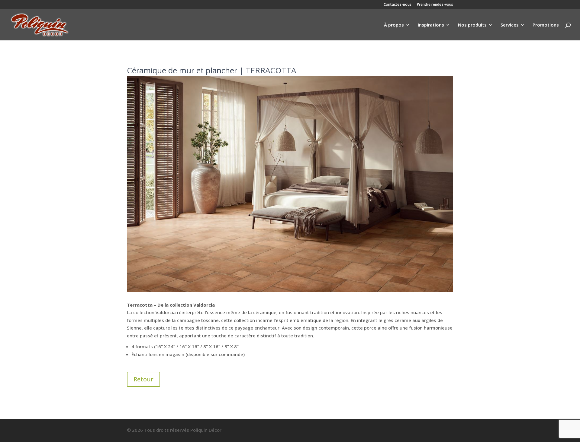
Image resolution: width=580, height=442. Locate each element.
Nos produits (472, 25)
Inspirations (431, 25)
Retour (143, 379)
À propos (394, 25)
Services (510, 25)
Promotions (546, 25)
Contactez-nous (397, 5)
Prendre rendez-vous (435, 5)
